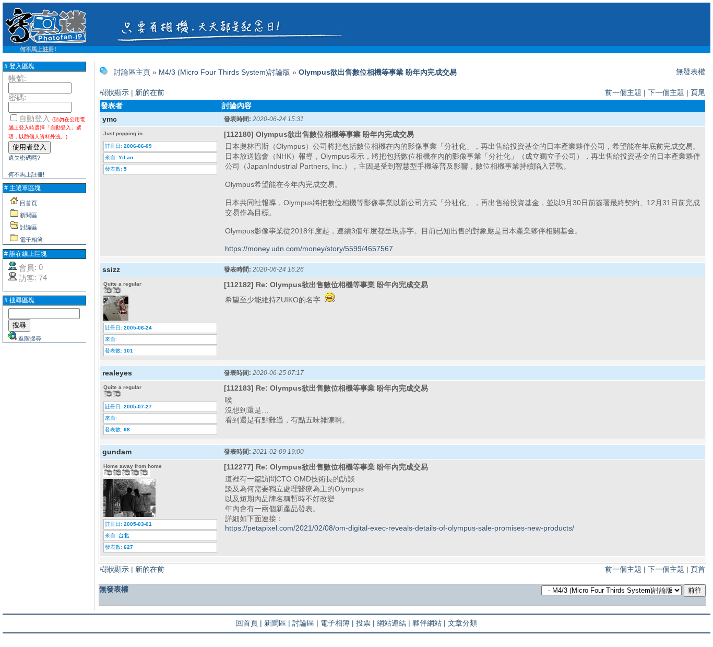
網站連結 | (393, 623)
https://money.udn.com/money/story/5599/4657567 (309, 248)
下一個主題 (666, 92)
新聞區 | (277, 623)
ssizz (111, 269)
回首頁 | (249, 623)
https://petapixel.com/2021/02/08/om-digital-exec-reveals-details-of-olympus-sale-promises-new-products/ (399, 528)
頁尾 (698, 92)
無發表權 (690, 71)
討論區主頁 (132, 72)
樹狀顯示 (114, 92)
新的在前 (149, 92)
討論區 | (305, 623)
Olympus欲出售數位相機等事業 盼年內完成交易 (378, 72)
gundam (117, 452)
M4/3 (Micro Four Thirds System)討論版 (224, 72)
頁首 (698, 569)
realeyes (117, 373)
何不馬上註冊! (38, 49)
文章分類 (462, 623)
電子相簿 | (337, 623)
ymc (109, 119)
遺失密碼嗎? (24, 158)
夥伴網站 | (429, 623)
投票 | (365, 623)
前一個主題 (623, 92)
